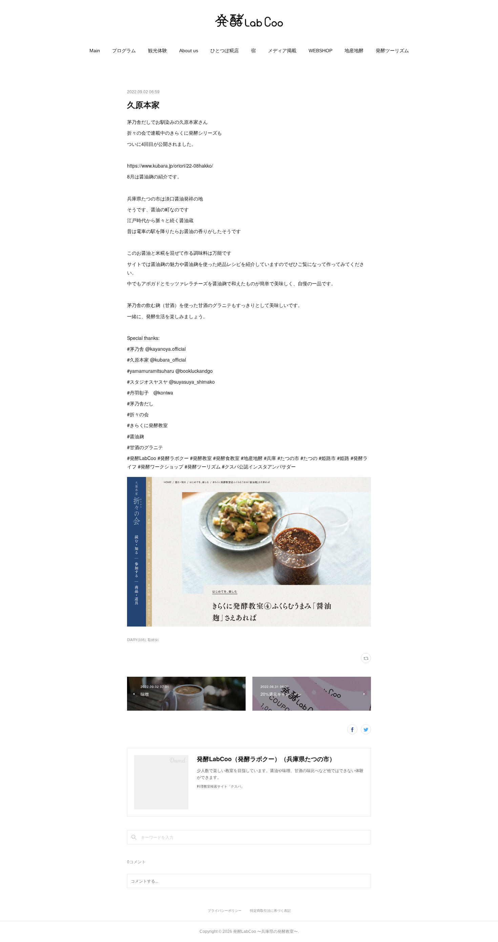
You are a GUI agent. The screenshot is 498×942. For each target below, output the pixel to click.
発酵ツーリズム (392, 50)
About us (188, 50)
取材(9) (153, 639)
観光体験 (157, 50)
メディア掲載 (282, 50)
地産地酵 (354, 50)
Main (94, 50)
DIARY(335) (136, 639)
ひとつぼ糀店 (224, 50)
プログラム (124, 50)
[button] (94, 50)
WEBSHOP (320, 50)
